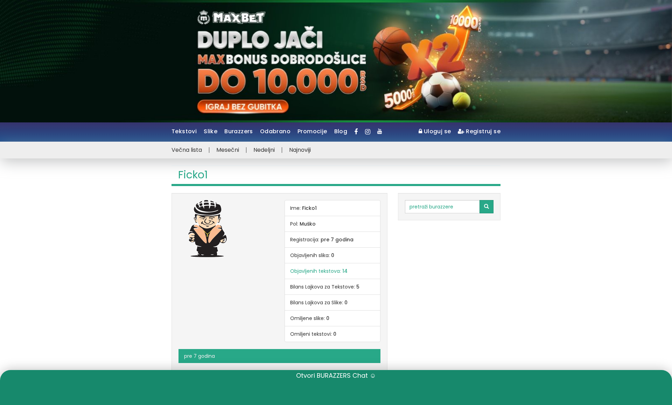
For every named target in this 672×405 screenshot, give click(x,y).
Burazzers (238, 131)
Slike (210, 131)
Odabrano (275, 131)
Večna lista (187, 150)
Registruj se (482, 131)
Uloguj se (436, 131)
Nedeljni (264, 150)
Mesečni (227, 150)
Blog (341, 131)
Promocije (312, 131)
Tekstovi (184, 131)
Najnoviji (300, 150)
